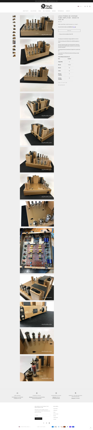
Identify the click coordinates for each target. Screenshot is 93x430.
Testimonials (55, 417)
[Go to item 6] (14, 32)
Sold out (69, 30)
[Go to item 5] (14, 29)
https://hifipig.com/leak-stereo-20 (64, 56)
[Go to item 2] (14, 19)
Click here (31, 397)
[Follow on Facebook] (43, 423)
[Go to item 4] (14, 25)
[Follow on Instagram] (46, 423)
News (54, 412)
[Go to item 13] (14, 56)
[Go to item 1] (14, 16)
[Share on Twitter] (63, 82)
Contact (54, 419)
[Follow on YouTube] (49, 423)
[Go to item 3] (14, 22)
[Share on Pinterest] (64, 82)
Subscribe (38, 418)
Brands (54, 415)
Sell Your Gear (55, 413)
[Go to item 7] (14, 35)
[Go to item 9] (14, 42)
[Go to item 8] (14, 38)
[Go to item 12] (14, 52)
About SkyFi (55, 408)
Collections (55, 410)
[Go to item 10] (14, 46)
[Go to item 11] (14, 49)
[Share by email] (66, 82)
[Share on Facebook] (61, 82)
